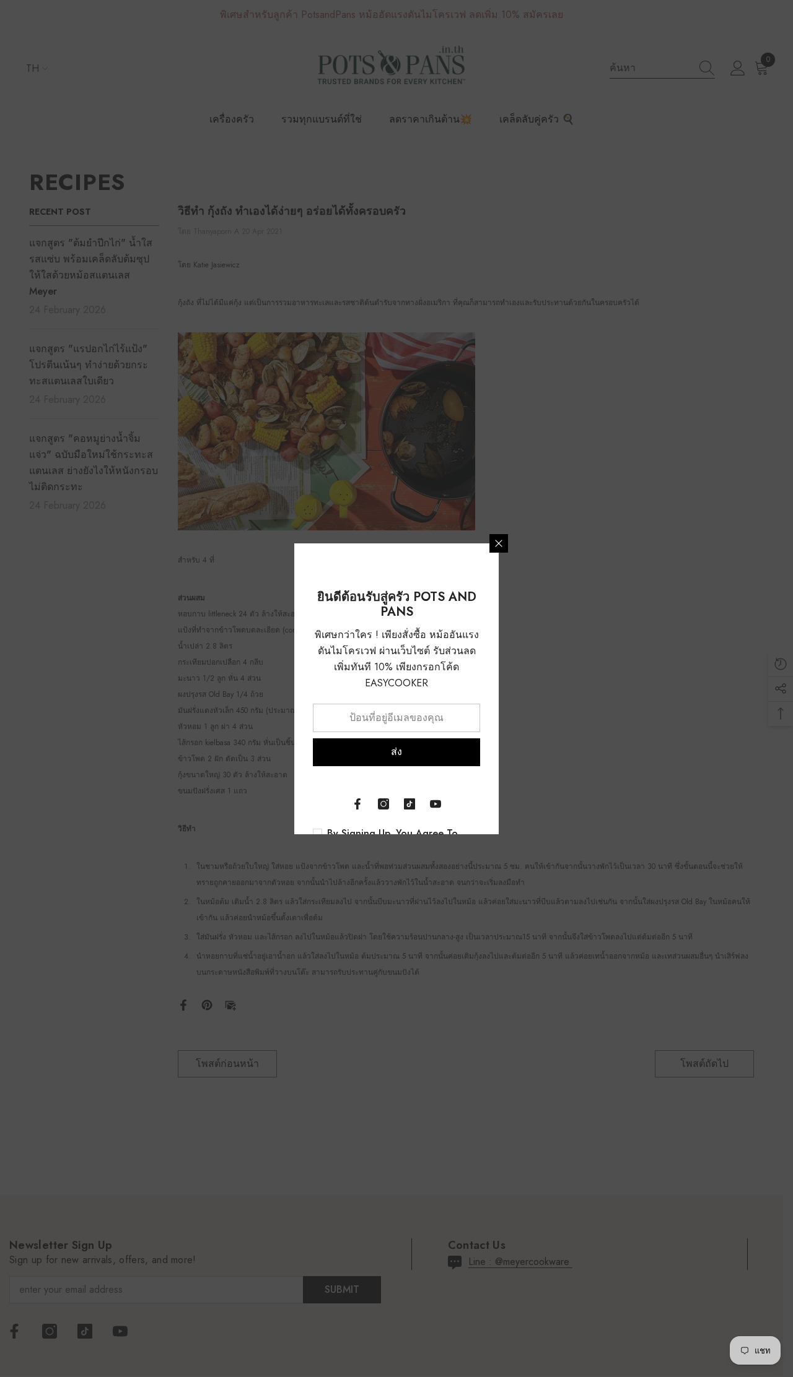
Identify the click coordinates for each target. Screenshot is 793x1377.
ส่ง (396, 752)
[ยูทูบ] (436, 804)
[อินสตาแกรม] (383, 804)
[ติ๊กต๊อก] (409, 804)
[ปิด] (498, 543)
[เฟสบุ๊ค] (357, 804)
